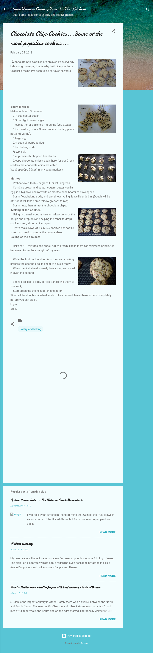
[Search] (148, 10)
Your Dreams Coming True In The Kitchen (48, 9)
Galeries (84, 643)
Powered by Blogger (78, 635)
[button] (113, 32)
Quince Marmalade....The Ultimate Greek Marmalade (46, 500)
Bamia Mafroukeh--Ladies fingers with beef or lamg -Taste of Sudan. (56, 587)
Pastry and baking (30, 329)
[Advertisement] (138, 82)
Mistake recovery (21, 543)
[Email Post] (20, 321)
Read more (107, 532)
